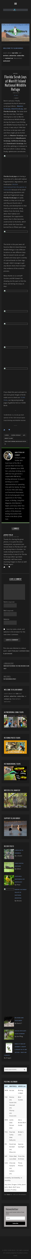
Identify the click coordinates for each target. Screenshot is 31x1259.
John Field (8, 535)
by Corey (16, 95)
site (17, 693)
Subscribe (15, 1223)
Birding (15, 73)
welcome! (6, 61)
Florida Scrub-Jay (16, 435)
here (8, 1194)
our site (15, 53)
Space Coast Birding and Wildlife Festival (15, 442)
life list (16, 476)
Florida (7, 435)
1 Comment (16, 98)
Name (9, 602)
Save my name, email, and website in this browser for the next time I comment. (14, 631)
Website (6, 619)
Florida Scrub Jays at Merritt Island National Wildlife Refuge (15, 83)
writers (6, 696)
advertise (12, 55)
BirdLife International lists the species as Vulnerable (15, 187)
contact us (7, 699)
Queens (13, 468)
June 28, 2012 (16, 92)
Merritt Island (9, 438)
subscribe (20, 55)
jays (24, 435)
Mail (8, 610)
